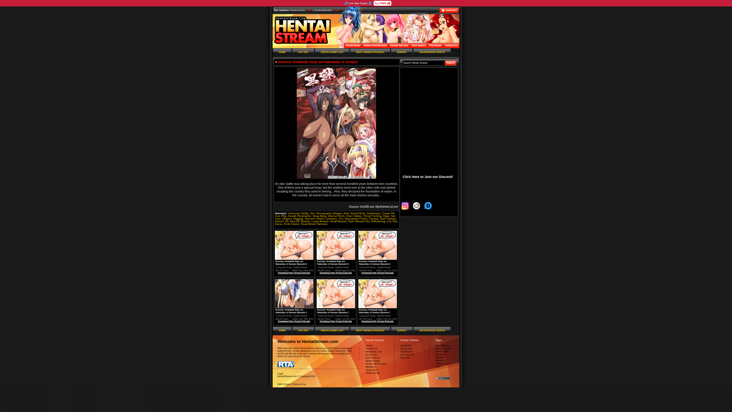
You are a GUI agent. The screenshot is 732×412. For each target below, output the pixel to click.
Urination (331, 218)
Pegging (298, 218)
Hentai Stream (373, 357)
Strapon (287, 218)
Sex (312, 213)
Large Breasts (319, 221)
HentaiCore (372, 348)
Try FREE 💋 (382, 3)
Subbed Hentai (300, 267)
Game (278, 223)
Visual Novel (307, 223)
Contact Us (441, 363)
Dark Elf (294, 221)
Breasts (305, 221)
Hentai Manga (442, 345)
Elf (286, 221)
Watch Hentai (373, 373)
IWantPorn (371, 367)
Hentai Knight (373, 361)
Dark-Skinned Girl (358, 221)
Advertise (440, 360)
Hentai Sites (372, 370)
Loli (389, 221)
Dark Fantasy (388, 218)
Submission (373, 213)
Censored (293, 213)
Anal (346, 213)
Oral (348, 215)
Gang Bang (319, 215)
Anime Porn (372, 354)
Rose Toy (405, 357)
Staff (437, 366)
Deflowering (378, 221)
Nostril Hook (357, 213)
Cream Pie (388, 213)
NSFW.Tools (407, 351)
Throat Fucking (372, 215)
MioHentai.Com (374, 351)
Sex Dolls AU (407, 354)
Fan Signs (440, 354)
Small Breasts (338, 221)
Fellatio (357, 215)
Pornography (323, 213)
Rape (386, 215)
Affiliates (439, 357)
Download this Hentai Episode (294, 273)
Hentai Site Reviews (376, 364)
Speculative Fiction (356, 218)
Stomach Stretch (315, 218)
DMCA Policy (284, 384)
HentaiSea (406, 345)
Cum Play (280, 215)
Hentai (369, 345)
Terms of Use (299, 384)
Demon (279, 221)
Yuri (341, 218)
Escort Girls (406, 348)
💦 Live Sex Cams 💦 (358, 3)
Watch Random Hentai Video (443, 350)
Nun (394, 221)
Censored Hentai (284, 267)
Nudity (304, 213)
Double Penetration (299, 215)
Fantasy (373, 218)
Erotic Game (291, 223)
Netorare (322, 223)
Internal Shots (336, 215)
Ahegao (337, 213)
